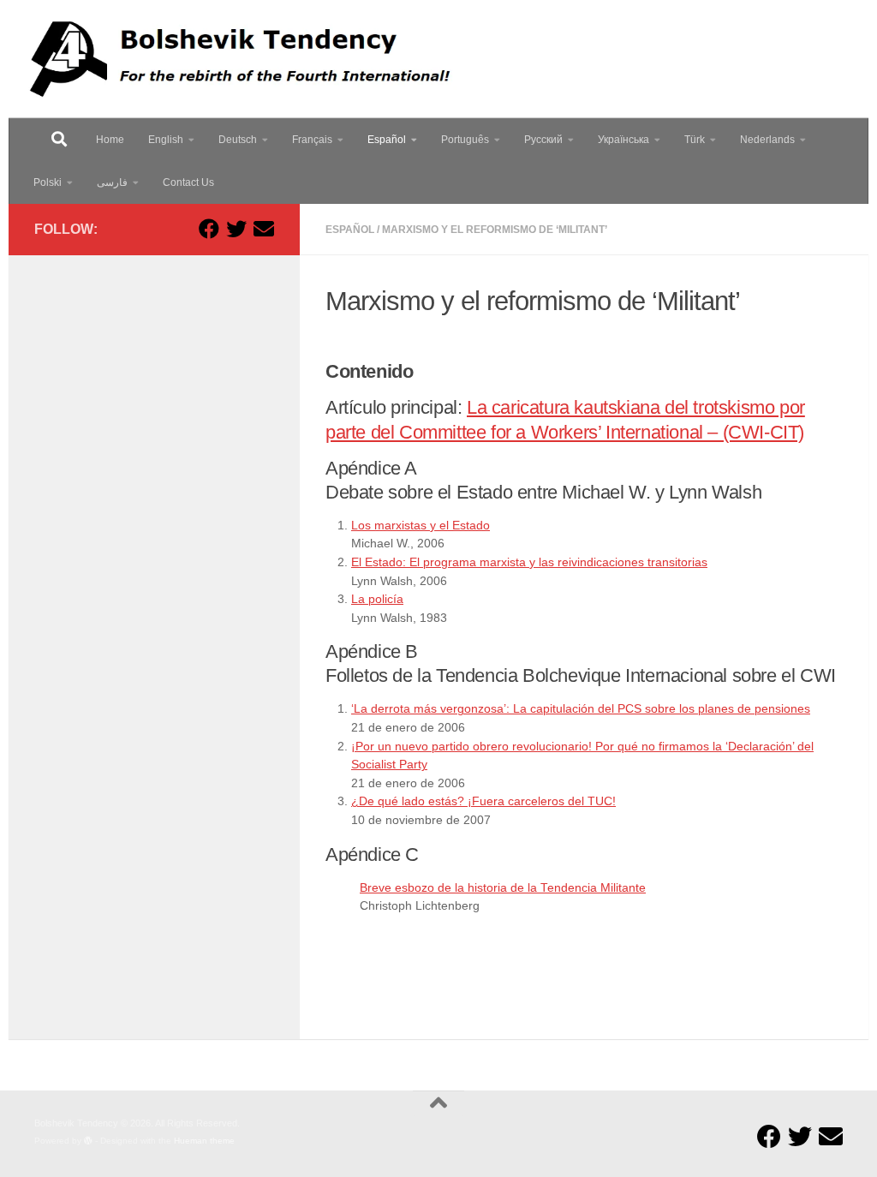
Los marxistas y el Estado (420, 525)
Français (312, 140)
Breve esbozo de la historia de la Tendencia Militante (503, 887)
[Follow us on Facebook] (209, 228)
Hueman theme (204, 1140)
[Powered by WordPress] (88, 1141)
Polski (47, 182)
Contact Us (188, 182)
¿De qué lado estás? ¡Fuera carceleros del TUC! (483, 801)
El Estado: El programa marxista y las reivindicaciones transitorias (529, 562)
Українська (623, 140)
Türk (694, 140)
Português (465, 140)
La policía (377, 599)
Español (386, 140)
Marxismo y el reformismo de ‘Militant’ (494, 230)
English (165, 140)
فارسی (112, 182)
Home (110, 140)
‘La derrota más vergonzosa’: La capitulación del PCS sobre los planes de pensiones (580, 708)
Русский (543, 140)
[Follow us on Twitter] (236, 228)
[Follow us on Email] (264, 228)
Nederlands (767, 140)
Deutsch (237, 140)
